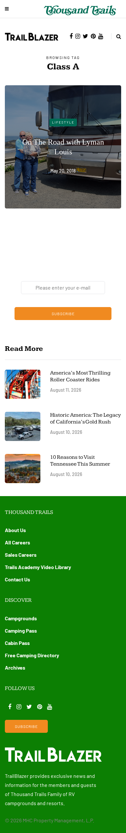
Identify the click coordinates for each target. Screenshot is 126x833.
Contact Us (17, 579)
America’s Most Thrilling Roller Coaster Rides (80, 376)
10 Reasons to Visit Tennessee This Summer (80, 460)
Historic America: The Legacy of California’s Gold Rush (85, 418)
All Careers (17, 542)
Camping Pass (21, 630)
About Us (15, 530)
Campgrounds (21, 618)
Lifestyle (63, 122)
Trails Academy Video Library (38, 567)
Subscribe (63, 313)
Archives (15, 667)
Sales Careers (21, 555)
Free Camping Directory (32, 655)
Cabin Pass (17, 643)
